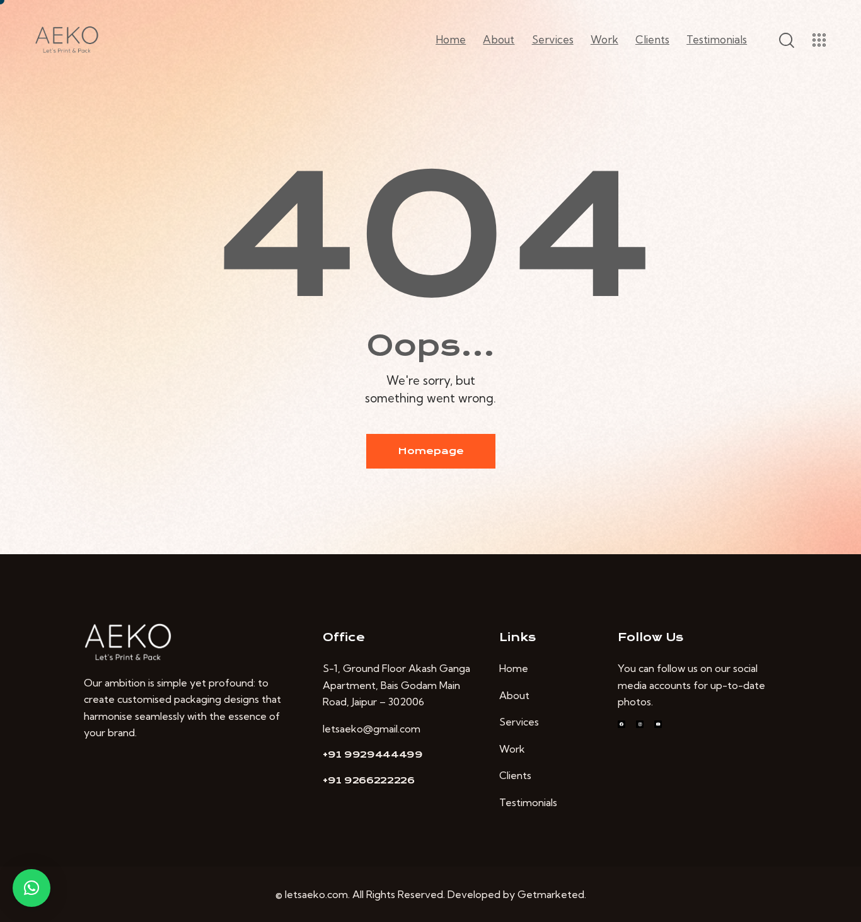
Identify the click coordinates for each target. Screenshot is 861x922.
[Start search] (786, 40)
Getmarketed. (551, 894)
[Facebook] (621, 724)
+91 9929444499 (373, 754)
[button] (31, 888)
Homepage (431, 451)
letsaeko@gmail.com (371, 728)
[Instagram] (640, 724)
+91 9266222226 (369, 780)
